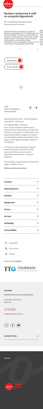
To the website (12, 67)
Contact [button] (8, 181)
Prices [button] (7, 209)
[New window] (20, 268)
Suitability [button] (9, 223)
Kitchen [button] (8, 195)
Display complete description (15, 168)
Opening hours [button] (11, 188)
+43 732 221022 (10, 309)
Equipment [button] (9, 202)
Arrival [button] (7, 216)
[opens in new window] (13, 389)
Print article (13, 248)
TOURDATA (17, 261)
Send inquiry (12, 60)
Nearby (12, 254)
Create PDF (13, 243)
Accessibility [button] (10, 230)
